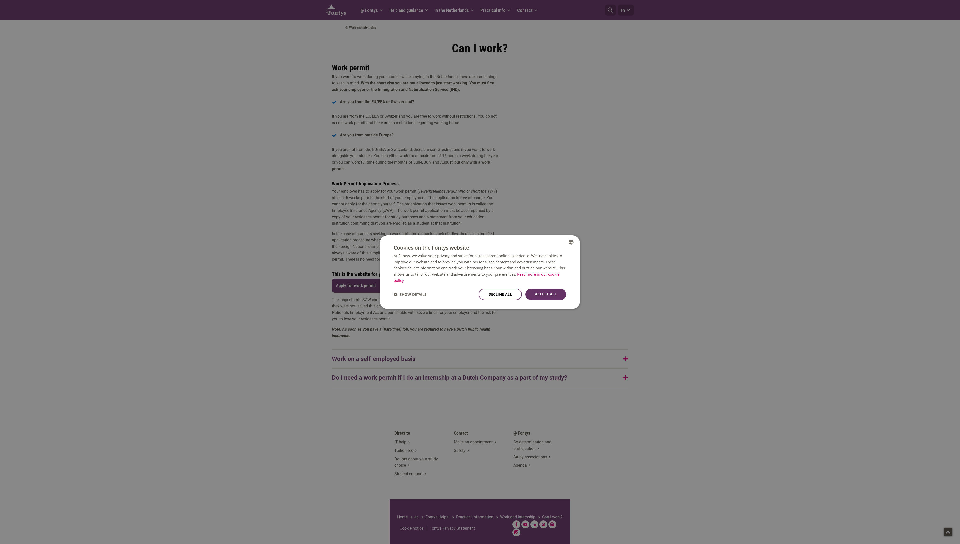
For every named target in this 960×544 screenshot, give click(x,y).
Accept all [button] (546, 294)
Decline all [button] (500, 294)
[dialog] (480, 272)
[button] (410, 294)
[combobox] (571, 241)
